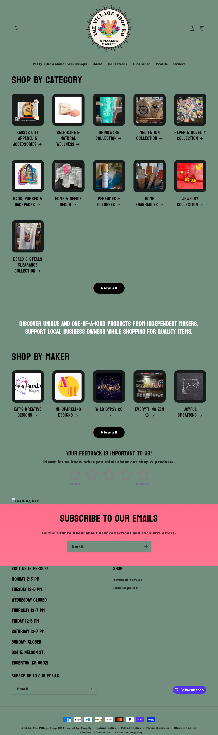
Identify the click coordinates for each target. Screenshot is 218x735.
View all (109, 288)
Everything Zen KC (149, 412)
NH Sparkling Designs (68, 412)
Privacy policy (131, 727)
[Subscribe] (146, 546)
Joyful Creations (187, 412)
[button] (17, 28)
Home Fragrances (147, 202)
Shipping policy (185, 727)
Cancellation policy (129, 732)
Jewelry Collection (187, 202)
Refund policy (125, 588)
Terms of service (157, 727)
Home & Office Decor (68, 202)
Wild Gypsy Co (108, 410)
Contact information (95, 732)
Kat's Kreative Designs (28, 412)
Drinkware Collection (107, 136)
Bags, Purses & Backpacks (27, 202)
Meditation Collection (148, 136)
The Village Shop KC (47, 728)
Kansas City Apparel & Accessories (26, 139)
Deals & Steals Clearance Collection (27, 265)
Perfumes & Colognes (108, 202)
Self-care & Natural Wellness (68, 139)
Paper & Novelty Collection (190, 136)
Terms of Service (127, 580)
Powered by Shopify (77, 728)
